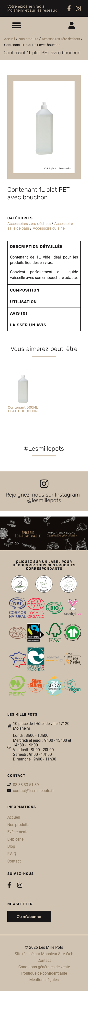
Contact (14, 861)
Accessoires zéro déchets (61, 39)
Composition (24, 290)
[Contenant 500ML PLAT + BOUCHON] (23, 388)
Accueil (9, 39)
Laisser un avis (28, 325)
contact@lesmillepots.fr (33, 790)
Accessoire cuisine (49, 228)
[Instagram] (78, 8)
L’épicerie (15, 839)
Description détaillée (36, 246)
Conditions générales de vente (44, 967)
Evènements (17, 831)
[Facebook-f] (69, 8)
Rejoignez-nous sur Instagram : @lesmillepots (44, 497)
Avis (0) (18, 313)
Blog (11, 846)
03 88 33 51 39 (26, 784)
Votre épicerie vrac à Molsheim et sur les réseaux (32, 8)
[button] (16, 25)
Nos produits (28, 39)
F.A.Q (11, 853)
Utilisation (23, 301)
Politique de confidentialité (44, 973)
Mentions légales (44, 979)
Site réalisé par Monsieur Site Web (44, 953)
